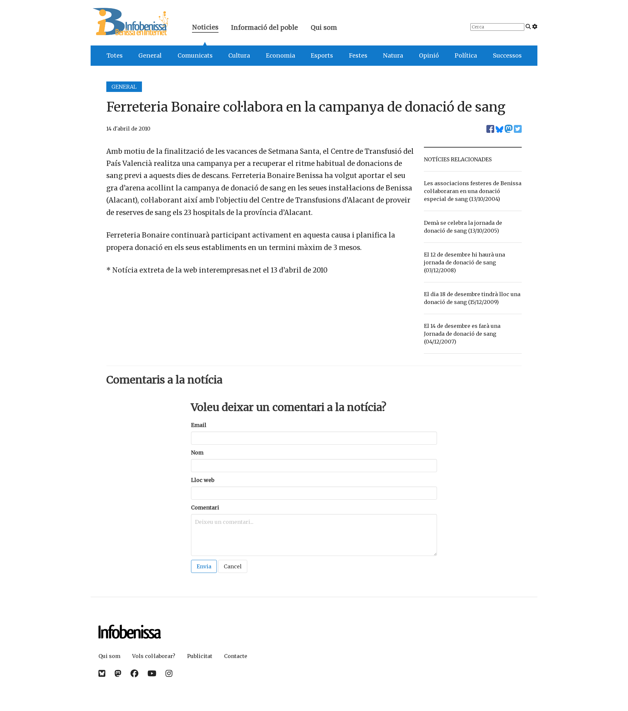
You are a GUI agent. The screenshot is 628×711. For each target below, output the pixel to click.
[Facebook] (134, 673)
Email (198, 425)
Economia (280, 55)
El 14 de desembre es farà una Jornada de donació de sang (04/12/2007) (462, 334)
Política (466, 55)
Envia (204, 566)
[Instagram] (169, 673)
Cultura (239, 55)
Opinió (429, 55)
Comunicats (195, 55)
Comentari (205, 507)
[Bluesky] (101, 673)
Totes (115, 55)
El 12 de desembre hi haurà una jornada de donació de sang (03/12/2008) (464, 262)
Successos (507, 55)
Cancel (233, 566)
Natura (393, 55)
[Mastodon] (117, 673)
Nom (197, 452)
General (150, 55)
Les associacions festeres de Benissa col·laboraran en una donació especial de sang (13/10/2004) (472, 191)
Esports (322, 55)
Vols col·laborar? (153, 656)
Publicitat (199, 656)
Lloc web (202, 480)
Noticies (205, 28)
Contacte (235, 656)
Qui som (324, 27)
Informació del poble (264, 27)
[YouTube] (152, 673)
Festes (358, 55)
